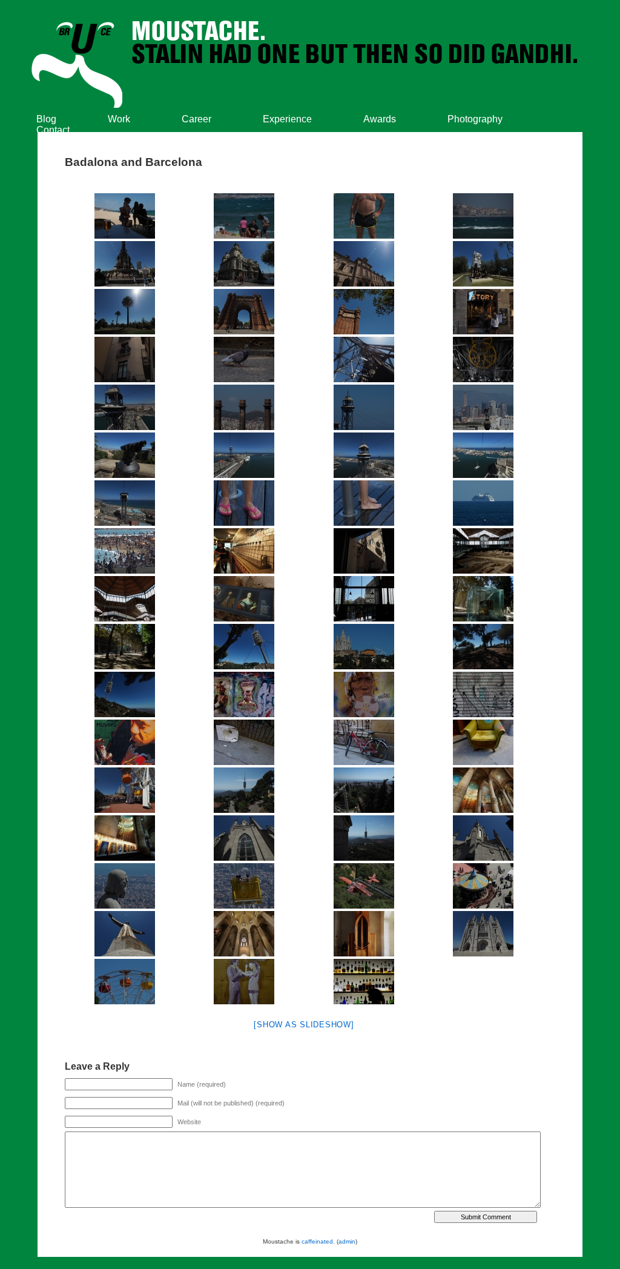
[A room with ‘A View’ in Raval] (364, 551)
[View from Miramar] (244, 407)
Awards (379, 119)
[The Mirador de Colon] (124, 264)
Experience (287, 119)
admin (346, 1241)
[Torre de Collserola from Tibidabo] (244, 790)
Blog (46, 119)
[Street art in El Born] (244, 981)
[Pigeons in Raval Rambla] (244, 359)
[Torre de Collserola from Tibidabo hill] (244, 646)
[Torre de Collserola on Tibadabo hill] (124, 694)
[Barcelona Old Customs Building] (244, 264)
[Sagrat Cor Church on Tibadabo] (364, 646)
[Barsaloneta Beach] (244, 503)
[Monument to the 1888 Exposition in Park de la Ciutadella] (483, 264)
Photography (475, 119)
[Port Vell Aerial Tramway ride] (364, 359)
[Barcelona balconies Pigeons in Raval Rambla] (124, 359)
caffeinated (317, 1241)
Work (119, 119)
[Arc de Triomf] (244, 311)
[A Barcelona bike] (364, 742)
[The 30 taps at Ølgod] (244, 551)
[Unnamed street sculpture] (483, 598)
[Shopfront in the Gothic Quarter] (483, 311)
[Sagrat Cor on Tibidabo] (483, 790)
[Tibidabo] (124, 790)
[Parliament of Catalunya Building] (364, 264)
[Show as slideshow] (304, 1024)
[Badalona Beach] (124, 216)
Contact (53, 130)
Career (196, 119)
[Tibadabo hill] (483, 646)
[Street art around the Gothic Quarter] (244, 694)
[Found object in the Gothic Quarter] (244, 742)
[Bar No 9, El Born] (364, 981)
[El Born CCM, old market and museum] (483, 551)
